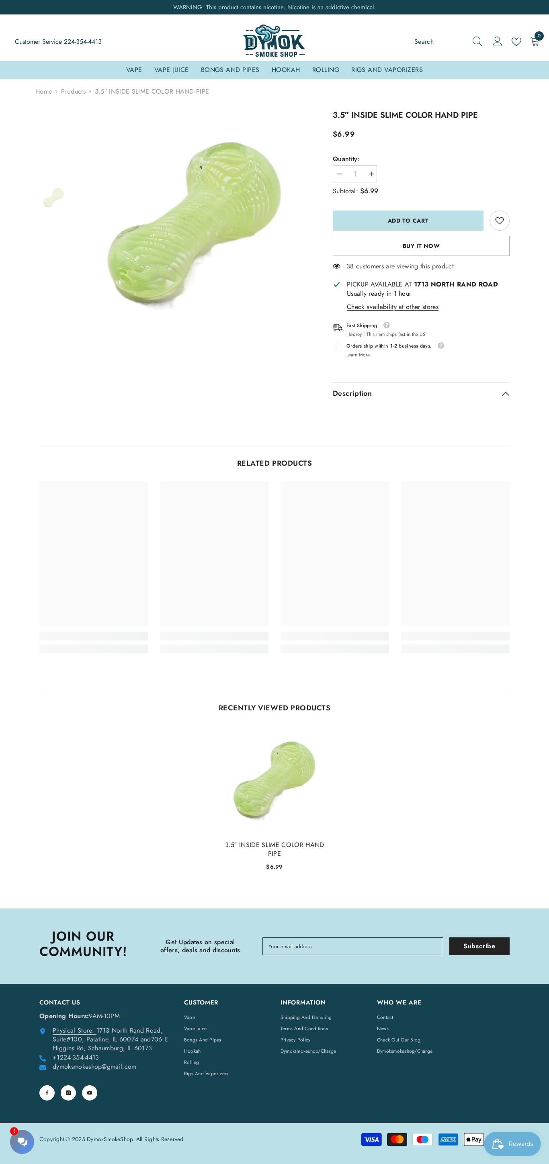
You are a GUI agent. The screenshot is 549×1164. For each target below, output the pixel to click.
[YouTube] (89, 1093)
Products (73, 91)
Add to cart (408, 221)
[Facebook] (47, 1093)
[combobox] (440, 42)
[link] (500, 221)
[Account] (497, 42)
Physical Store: (73, 1030)
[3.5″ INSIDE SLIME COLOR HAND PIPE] (274, 780)
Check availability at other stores (392, 306)
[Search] (448, 42)
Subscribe (479, 946)
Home (43, 91)
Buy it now (421, 246)
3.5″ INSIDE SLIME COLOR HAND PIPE (274, 849)
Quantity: (346, 159)
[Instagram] (68, 1093)
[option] (194, 224)
